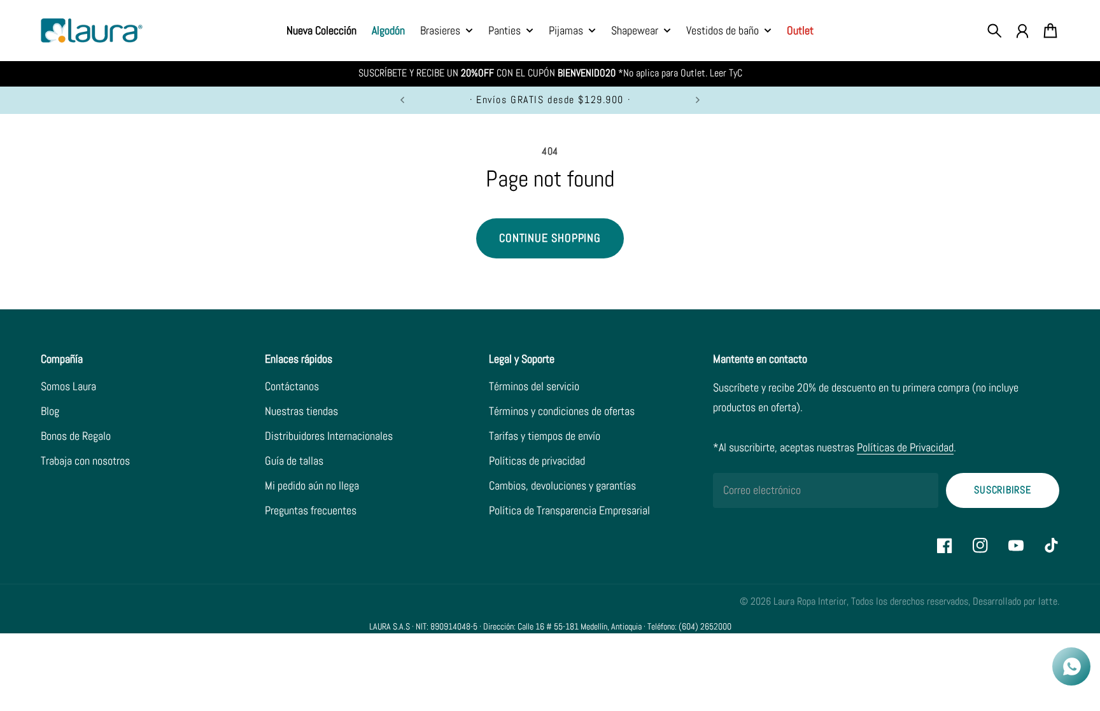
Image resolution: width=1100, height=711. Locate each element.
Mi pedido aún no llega (312, 485)
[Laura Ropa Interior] (92, 30)
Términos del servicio (534, 386)
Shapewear (634, 31)
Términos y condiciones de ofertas (562, 411)
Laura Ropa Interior (810, 601)
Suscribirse (1002, 490)
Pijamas (566, 31)
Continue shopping (550, 237)
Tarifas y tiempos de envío (544, 435)
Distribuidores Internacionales (329, 435)
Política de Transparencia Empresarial (569, 510)
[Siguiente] (697, 101)
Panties (504, 31)
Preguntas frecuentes (310, 510)
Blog (50, 411)
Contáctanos (292, 386)
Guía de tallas (294, 460)
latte (1047, 601)
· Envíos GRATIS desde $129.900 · (550, 100)
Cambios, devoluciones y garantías (562, 485)
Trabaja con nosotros (85, 460)
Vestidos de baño (722, 31)
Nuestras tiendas (301, 411)
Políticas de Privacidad (905, 447)
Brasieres (440, 31)
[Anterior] (402, 101)
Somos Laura (68, 386)
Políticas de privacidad (537, 460)
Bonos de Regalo (76, 435)
